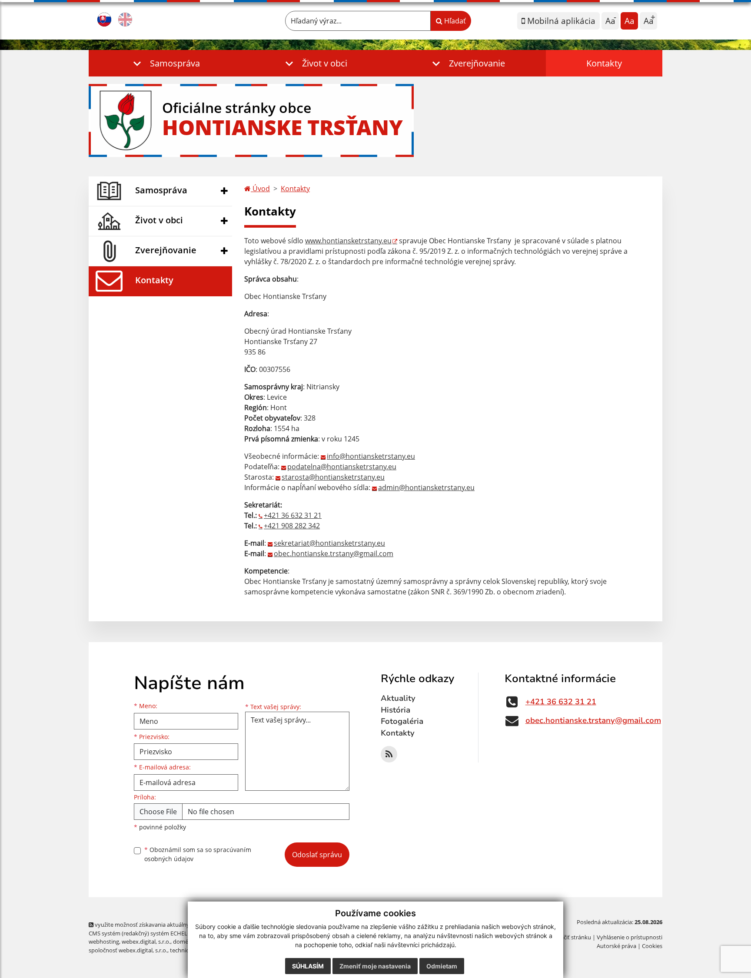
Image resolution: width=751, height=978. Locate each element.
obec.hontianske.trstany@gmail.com (333, 553)
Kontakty (604, 63)
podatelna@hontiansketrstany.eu (341, 466)
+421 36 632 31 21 (293, 515)
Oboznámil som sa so (197, 854)
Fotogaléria (402, 721)
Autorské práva (616, 946)
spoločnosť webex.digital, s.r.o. (128, 950)
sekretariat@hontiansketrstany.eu (329, 543)
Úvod (260, 188)
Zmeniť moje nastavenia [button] (375, 966)
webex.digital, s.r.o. (146, 941)
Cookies (652, 946)
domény (183, 941)
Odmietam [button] (441, 966)
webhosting (104, 941)
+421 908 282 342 (292, 525)
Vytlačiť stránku (571, 937)
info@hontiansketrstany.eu (371, 456)
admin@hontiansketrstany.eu (426, 487)
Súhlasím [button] (308, 966)
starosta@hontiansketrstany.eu (333, 477)
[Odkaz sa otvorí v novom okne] (389, 754)
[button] (165, 63)
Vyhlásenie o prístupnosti (629, 937)
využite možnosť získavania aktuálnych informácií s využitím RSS (177, 924)
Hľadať (454, 21)
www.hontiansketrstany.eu (348, 240)
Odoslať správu (317, 854)
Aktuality (398, 698)
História (395, 710)
